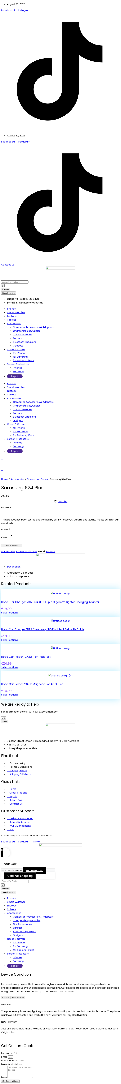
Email (4, 1057)
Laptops (12, 316)
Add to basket (12, 546)
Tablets (11, 320)
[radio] (14, 535)
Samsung (18, 371)
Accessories (14, 323)
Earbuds (17, 338)
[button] (6, 529)
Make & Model (9, 1064)
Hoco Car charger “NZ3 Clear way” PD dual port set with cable (42, 629)
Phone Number (10, 1060)
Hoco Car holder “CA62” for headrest (26, 657)
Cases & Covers (16, 349)
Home (4, 479)
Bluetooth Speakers (24, 342)
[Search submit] (3, 285)
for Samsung (20, 356)
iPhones (17, 368)
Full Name (7, 1053)
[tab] (63, 567)
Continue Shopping (20, 876)
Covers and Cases (37, 479)
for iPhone (19, 353)
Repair (15, 376)
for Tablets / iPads (23, 360)
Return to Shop (34, 870)
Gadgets (18, 345)
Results (5, 289)
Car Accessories (22, 334)
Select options (9, 612)
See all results (8, 293)
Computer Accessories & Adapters (33, 327)
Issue (4, 1077)
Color (4, 537)
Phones (11, 308)
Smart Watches (16, 312)
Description (14, 566)
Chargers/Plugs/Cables (26, 331)
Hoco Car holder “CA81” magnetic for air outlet (32, 684)
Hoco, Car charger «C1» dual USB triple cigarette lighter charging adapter (50, 602)
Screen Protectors (18, 364)
